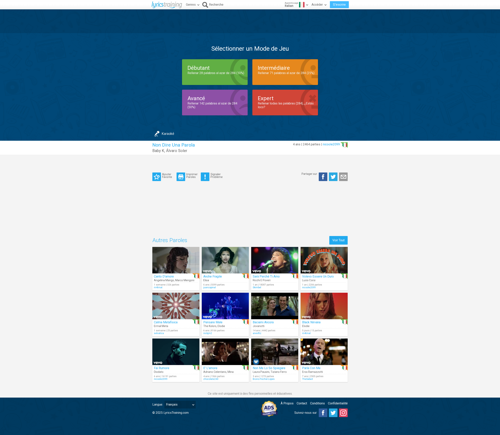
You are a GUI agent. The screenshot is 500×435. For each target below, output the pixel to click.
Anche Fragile (212, 276)
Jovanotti (258, 326)
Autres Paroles (169, 240)
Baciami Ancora (263, 322)
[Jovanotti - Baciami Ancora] (274, 306)
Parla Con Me (311, 368)
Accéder (317, 4)
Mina (231, 371)
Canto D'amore (164, 276)
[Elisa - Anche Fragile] (225, 260)
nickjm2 (207, 333)
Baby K (158, 150)
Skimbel (257, 287)
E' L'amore (210, 368)
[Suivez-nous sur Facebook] (323, 412)
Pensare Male (212, 322)
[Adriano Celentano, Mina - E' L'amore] (225, 352)
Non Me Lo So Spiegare (269, 368)
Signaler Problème (217, 175)
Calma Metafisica (166, 322)
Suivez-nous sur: (305, 413)
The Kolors (209, 326)
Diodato (158, 371)
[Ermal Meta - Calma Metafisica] (175, 306)
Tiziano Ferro (279, 371)
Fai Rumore (161, 368)
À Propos (287, 403)
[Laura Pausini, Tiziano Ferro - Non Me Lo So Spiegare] (274, 352)
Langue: (157, 404)
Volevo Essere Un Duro (318, 276)
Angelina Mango (164, 280)
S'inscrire (339, 4)
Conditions (317, 403)
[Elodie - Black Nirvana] (324, 306)
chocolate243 (210, 379)
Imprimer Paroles (192, 175)
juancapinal (209, 287)
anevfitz (257, 333)
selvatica (159, 333)
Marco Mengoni (184, 280)
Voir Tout (338, 240)
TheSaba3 (307, 379)
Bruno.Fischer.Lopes (264, 379)
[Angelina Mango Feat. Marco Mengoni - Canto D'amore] (175, 260)
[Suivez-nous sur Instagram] (343, 412)
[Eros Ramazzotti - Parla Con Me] (324, 352)
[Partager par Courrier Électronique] (343, 176)
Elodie (221, 326)
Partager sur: (310, 173)
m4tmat (158, 287)
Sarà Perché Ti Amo (266, 276)
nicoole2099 (331, 144)
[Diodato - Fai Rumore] (175, 352)
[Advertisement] (250, 21)
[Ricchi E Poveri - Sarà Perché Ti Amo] (274, 260)
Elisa (206, 280)
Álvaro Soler (176, 150)
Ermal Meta (161, 326)
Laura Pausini (261, 371)
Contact (302, 403)
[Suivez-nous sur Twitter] (333, 412)
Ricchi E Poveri (262, 280)
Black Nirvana (311, 322)
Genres (191, 4)
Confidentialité (338, 403)
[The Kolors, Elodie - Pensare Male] (225, 306)
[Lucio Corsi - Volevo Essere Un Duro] (324, 260)
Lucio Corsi (308, 280)
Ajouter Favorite (167, 175)
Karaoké (168, 134)
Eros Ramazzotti (312, 371)
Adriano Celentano (214, 371)
